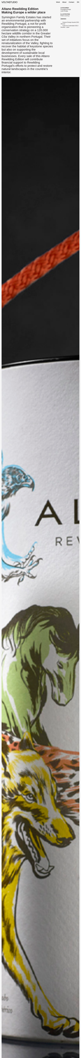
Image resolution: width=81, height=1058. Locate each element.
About (64, 2)
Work (58, 2)
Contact (71, 2)
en (78, 2)
